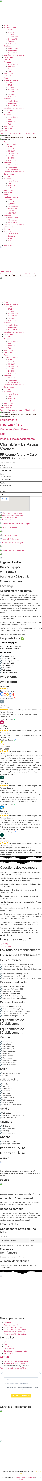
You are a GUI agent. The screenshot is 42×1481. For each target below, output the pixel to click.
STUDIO (11, 32)
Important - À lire (11, 424)
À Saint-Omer (13, 48)
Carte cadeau (9, 57)
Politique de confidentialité (25, 1478)
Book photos (12, 67)
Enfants (3, 491)
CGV (21, 1480)
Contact (7, 60)
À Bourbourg (12, 50)
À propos (7, 62)
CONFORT (11, 34)
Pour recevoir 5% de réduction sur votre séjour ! (16, 1383)
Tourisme (7, 46)
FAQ (9, 71)
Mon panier (8, 76)
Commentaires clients (14, 429)
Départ (2, 474)
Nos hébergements (11, 28)
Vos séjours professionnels (14, 55)
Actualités (11, 69)
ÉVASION (11, 41)
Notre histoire (13, 64)
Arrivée (2, 465)
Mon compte (8, 73)
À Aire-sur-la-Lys (14, 53)
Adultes (3, 483)
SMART (10, 30)
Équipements (8, 419)
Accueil (6, 25)
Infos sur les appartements (17, 439)
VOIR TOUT (12, 44)
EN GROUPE (12, 39)
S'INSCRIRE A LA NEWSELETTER (21, 1395)
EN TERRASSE (13, 37)
